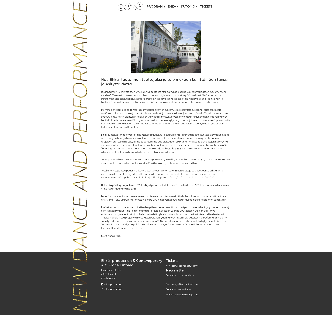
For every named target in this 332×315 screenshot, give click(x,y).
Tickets (206, 6)
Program (155, 6)
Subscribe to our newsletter (180, 275)
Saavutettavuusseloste (178, 289)
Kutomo (188, 6)
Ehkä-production (112, 284)
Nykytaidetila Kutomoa (214, 221)
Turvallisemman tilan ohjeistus (182, 294)
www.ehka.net (135, 227)
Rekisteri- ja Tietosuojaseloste (182, 284)
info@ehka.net (108, 277)
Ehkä (172, 6)
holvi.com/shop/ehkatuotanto (182, 265)
